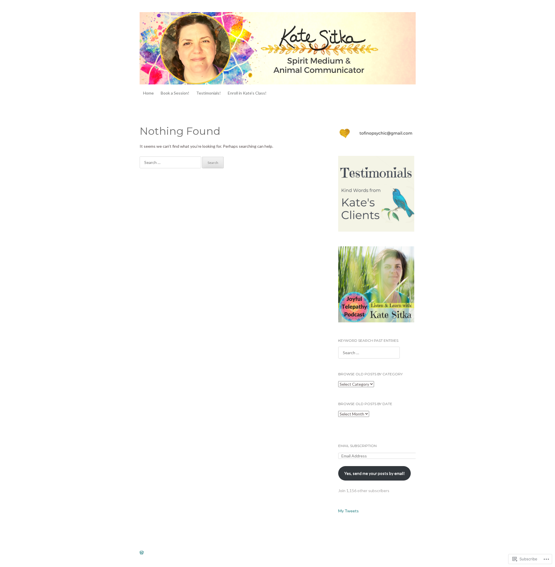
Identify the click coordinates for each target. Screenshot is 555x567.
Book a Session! (175, 93)
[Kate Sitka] (278, 48)
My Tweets (348, 510)
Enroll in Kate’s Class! (247, 93)
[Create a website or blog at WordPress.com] (142, 553)
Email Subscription (357, 446)
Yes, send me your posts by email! (374, 473)
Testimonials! (208, 93)
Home (148, 93)
